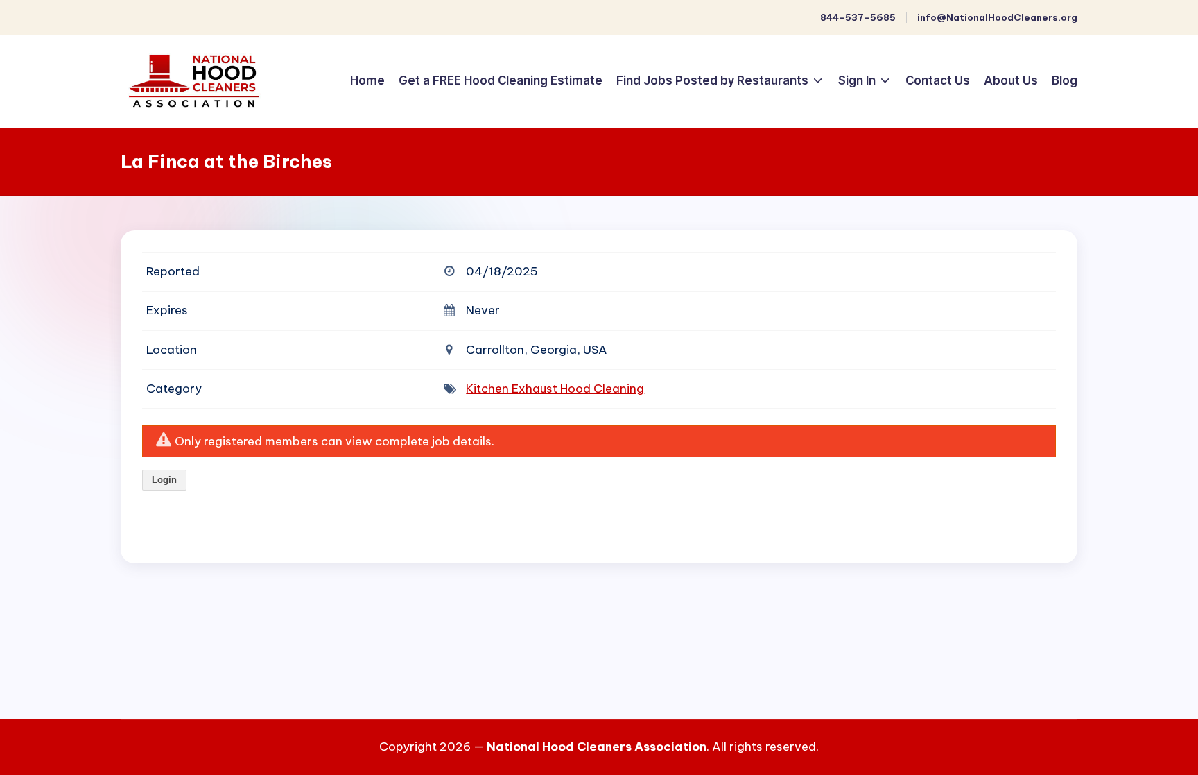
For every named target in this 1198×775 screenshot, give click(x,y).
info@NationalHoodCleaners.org (997, 17)
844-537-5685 (858, 17)
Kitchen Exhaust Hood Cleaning (555, 388)
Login (164, 480)
